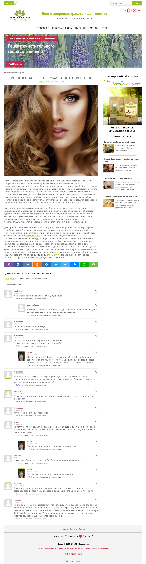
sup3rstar (18, 291)
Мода (68, 28)
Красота (57, 28)
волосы (47, 273)
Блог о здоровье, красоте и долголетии (74, 13)
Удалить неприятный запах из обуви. (120, 196)
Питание (80, 28)
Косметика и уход (17, 73)
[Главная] (20, 15)
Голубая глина (33, 235)
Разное (94, 28)
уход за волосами (17, 273)
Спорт (105, 28)
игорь (16, 422)
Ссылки (82, 529)
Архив (65, 529)
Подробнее (15, 63)
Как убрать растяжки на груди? (118, 178)
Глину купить (54, 254)
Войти (9, 3)
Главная (7, 73)
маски (35, 273)
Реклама (73, 529)
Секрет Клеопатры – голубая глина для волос (121, 160)
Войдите (9, 278)
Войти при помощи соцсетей (16, 3)
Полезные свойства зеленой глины (119, 142)
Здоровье (43, 28)
